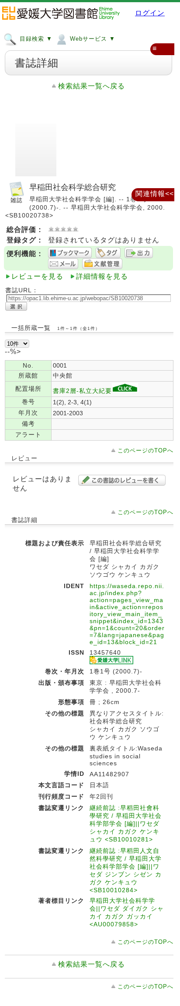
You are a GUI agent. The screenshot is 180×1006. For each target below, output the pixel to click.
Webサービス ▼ (91, 38)
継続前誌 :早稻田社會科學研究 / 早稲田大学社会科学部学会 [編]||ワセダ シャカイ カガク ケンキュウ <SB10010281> (126, 823)
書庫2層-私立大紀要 (82, 390)
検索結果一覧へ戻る (91, 86)
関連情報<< (154, 193)
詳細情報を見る (102, 276)
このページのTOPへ (145, 450)
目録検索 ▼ (34, 38)
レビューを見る (37, 276)
